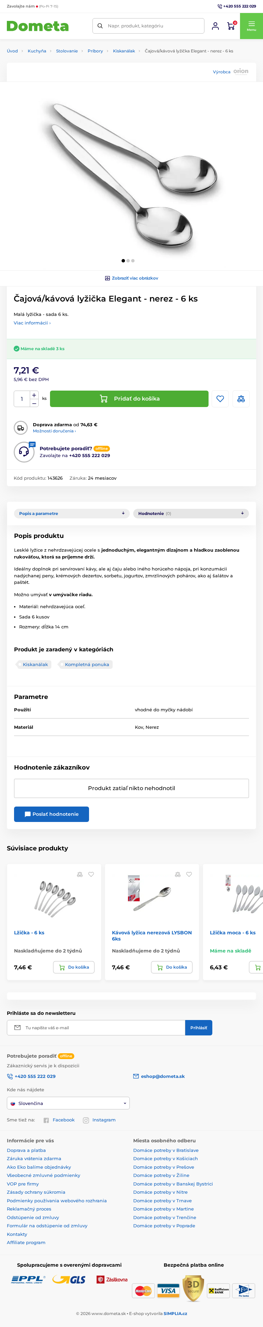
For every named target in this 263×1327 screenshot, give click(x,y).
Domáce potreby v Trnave (162, 1200)
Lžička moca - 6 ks (232, 933)
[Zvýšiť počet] (34, 395)
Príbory (95, 50)
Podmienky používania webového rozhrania (57, 1200)
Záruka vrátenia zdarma (34, 1158)
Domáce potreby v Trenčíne (164, 1217)
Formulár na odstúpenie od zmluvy (47, 1225)
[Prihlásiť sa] (215, 26)
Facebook (64, 1119)
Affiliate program (26, 1242)
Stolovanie (67, 50)
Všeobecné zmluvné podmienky (43, 1175)
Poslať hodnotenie (55, 814)
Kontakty (17, 1234)
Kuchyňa (37, 50)
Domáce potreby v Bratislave (166, 1150)
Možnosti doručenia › (54, 430)
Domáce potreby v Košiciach (165, 1158)
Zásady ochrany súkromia (36, 1192)
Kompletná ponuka (87, 664)
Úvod (12, 50)
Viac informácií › (32, 322)
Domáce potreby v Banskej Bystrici (173, 1184)
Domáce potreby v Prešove (163, 1167)
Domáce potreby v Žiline (161, 1175)
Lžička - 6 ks (29, 933)
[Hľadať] (100, 26)
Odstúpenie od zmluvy (33, 1217)
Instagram (104, 1119)
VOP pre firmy (23, 1184)
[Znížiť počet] (34, 403)
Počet (22, 399)
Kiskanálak (124, 50)
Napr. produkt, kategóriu (135, 25)
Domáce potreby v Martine (163, 1209)
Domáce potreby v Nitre (160, 1192)
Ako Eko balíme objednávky (39, 1167)
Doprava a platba (26, 1150)
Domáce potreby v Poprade (164, 1225)
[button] (251, 26)
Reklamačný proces (29, 1209)
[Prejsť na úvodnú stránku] (37, 26)
